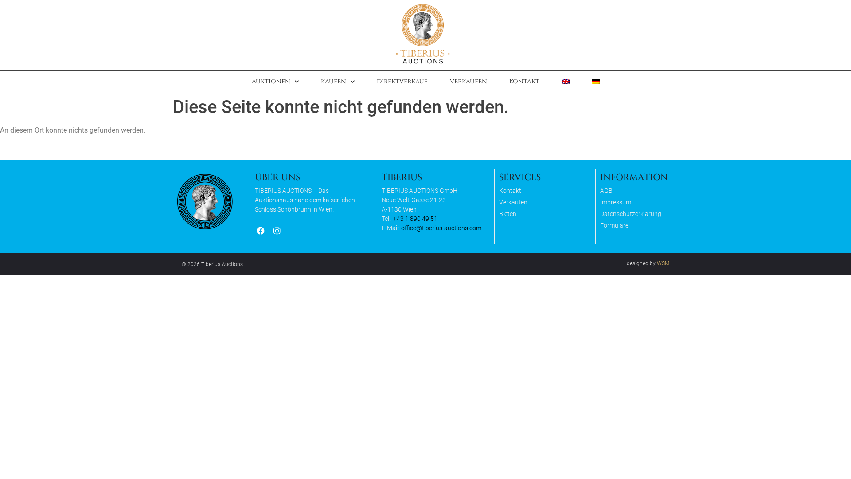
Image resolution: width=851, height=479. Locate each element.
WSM (663, 263)
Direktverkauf (402, 81)
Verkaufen (468, 81)
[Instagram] (276, 230)
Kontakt (524, 81)
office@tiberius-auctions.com (441, 228)
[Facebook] (260, 230)
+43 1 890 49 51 (415, 218)
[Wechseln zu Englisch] (565, 82)
